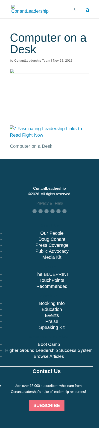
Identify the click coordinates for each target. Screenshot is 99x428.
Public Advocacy (52, 251)
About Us (50, 225)
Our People (52, 233)
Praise (51, 321)
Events (52, 315)
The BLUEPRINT (52, 274)
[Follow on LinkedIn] (46, 211)
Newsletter (46, 378)
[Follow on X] (40, 211)
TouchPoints (51, 280)
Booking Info (52, 303)
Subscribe (46, 405)
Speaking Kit (52, 327)
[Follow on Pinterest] (64, 211)
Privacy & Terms (49, 203)
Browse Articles (49, 356)
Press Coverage (51, 245)
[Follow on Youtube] (52, 211)
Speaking (49, 296)
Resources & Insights (47, 337)
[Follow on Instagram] (58, 211)
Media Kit (51, 257)
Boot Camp (49, 344)
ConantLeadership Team (32, 60)
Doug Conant (51, 239)
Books (49, 267)
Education (52, 309)
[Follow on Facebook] (34, 211)
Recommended (51, 286)
